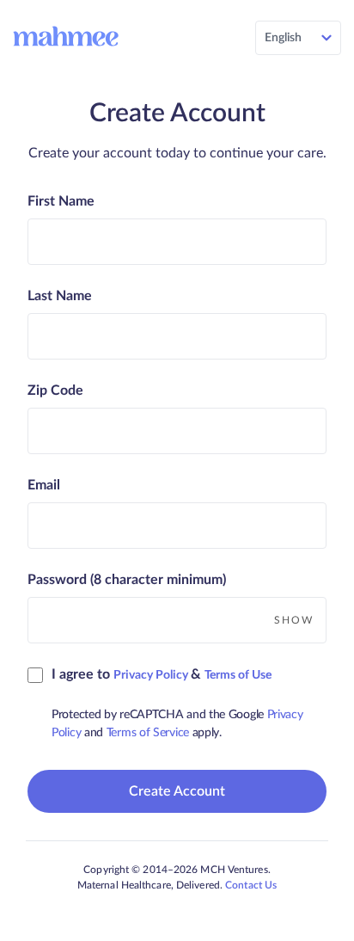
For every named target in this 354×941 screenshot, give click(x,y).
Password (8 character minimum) (126, 580)
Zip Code (55, 390)
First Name (61, 201)
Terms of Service (149, 733)
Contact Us (251, 885)
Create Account (177, 791)
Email (43, 485)
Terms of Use (238, 675)
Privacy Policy (152, 675)
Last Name (59, 296)
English (283, 38)
